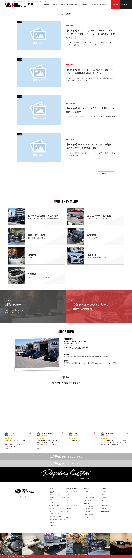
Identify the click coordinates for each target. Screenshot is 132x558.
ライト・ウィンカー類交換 (56, 511)
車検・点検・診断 (89, 514)
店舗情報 (103, 4)
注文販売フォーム (54, 502)
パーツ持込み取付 (89, 506)
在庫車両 (116, 4)
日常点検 (69, 503)
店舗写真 (104, 497)
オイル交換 (87, 511)
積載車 (103, 500)
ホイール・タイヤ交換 (55, 508)
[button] (1, 441)
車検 (68, 494)
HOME (51, 489)
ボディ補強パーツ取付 (55, 516)
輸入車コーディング (72, 491)
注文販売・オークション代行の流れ (57, 498)
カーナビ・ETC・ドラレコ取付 (57, 519)
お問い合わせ (126, 4)
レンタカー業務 (106, 503)
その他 (86, 517)
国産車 (69, 517)
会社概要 (104, 491)
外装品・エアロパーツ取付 (56, 514)
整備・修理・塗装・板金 (91, 509)
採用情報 (104, 508)
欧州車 (69, 511)
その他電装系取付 (54, 522)
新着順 (86, 491)
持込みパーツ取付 (58, 4)
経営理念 (104, 494)
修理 (68, 497)
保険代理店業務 (106, 505)
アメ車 (69, 514)
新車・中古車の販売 (55, 495)
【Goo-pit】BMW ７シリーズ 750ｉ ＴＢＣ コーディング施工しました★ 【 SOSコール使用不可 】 (90, 34)
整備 (68, 500)
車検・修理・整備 (72, 4)
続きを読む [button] (7, 449)
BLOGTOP (107, 174)
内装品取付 (52, 525)
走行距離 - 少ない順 (89, 497)
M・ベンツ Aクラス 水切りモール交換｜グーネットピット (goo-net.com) (90, 116)
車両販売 (46, 4)
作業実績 (93, 4)
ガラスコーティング (72, 505)
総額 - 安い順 (88, 500)
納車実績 (84, 4)
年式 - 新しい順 (88, 494)
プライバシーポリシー (20, 496)
